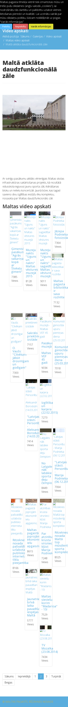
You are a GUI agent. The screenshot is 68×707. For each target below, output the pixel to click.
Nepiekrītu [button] (20, 26)
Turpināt (56, 676)
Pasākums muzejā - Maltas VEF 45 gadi (48, 353)
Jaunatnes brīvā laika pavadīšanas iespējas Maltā (36, 607)
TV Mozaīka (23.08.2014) (49, 648)
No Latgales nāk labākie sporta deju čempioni (48, 473)
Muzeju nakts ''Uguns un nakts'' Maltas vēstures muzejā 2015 (32, 263)
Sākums (25, 36)
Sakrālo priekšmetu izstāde (35, 336)
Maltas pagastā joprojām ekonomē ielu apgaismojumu (37, 538)
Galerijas (38, 36)
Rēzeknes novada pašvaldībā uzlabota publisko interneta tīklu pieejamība (20, 551)
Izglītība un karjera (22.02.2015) (49, 407)
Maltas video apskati (18, 40)
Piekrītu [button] (6, 26)
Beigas (8, 682)
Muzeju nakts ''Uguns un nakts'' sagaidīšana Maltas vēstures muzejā (48, 263)
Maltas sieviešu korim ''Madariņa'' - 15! (49, 602)
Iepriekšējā (24, 676)
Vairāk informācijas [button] (41, 26)
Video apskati (54, 36)
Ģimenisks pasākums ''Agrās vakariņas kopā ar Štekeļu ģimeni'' (18, 260)
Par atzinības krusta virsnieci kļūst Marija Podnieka (47, 543)
